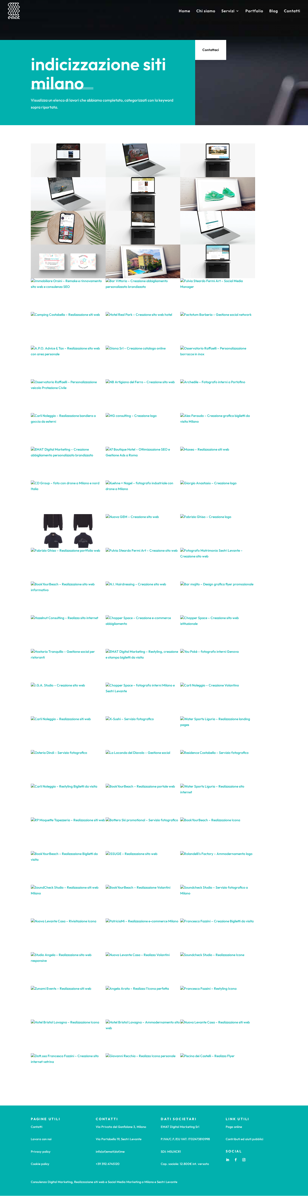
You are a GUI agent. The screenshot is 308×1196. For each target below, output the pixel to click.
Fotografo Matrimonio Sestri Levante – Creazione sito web (217, 564)
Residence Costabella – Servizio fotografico (217, 767)
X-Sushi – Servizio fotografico (143, 733)
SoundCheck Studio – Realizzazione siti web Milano (68, 901)
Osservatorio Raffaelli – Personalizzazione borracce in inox (217, 362)
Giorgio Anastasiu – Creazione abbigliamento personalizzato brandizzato (68, 531)
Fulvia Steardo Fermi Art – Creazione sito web (143, 564)
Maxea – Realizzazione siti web (217, 463)
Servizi (228, 11)
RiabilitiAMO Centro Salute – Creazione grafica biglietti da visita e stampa (68, 261)
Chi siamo (205, 11)
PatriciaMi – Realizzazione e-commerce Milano (143, 935)
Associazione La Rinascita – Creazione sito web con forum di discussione (217, 227)
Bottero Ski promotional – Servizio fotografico (142, 834)
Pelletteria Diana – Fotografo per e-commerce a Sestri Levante (217, 194)
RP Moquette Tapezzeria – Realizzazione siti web (68, 834)
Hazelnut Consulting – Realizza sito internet (68, 632)
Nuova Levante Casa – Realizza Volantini (142, 969)
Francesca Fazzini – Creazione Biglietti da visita (218, 935)
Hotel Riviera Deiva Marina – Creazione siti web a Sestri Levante (217, 261)
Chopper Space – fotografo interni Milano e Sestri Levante (143, 699)
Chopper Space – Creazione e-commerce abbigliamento (143, 632)
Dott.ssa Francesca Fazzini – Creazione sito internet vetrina (68, 1070)
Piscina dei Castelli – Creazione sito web (68, 160)
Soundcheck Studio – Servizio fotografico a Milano (218, 901)
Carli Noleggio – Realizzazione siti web (68, 733)
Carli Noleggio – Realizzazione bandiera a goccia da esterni (68, 429)
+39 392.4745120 (108, 1164)
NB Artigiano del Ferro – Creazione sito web (143, 396)
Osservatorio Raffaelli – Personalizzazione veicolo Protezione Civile (68, 396)
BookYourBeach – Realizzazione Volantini (142, 901)
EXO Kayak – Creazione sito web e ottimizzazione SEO (68, 194)
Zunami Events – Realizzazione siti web (68, 1003)
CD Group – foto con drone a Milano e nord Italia (68, 497)
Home (184, 11)
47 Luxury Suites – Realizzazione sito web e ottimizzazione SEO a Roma (143, 227)
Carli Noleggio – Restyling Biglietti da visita (68, 800)
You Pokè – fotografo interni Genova (217, 666)
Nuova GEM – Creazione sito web (142, 531)
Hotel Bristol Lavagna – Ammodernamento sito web (143, 1036)
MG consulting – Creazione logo (143, 430)
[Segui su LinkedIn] (227, 1160)
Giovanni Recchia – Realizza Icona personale (143, 1070)
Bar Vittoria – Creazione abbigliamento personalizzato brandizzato (142, 295)
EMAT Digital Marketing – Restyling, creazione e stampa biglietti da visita (143, 665)
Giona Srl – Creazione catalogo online (143, 362)
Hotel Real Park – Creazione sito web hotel (142, 329)
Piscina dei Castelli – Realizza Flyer (217, 1070)
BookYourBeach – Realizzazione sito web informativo (68, 598)
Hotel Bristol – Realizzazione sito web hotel (217, 160)
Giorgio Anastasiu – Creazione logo (217, 497)
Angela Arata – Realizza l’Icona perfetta (143, 1003)
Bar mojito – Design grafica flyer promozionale (217, 598)
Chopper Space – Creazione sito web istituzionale (217, 632)
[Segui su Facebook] (235, 1160)
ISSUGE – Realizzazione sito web (143, 868)
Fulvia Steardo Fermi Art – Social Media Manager (217, 295)
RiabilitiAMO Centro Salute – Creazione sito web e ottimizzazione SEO (143, 194)
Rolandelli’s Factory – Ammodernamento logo (217, 868)
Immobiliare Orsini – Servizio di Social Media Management (68, 227)
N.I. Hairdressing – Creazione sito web (143, 598)
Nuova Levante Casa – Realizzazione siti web (217, 1036)
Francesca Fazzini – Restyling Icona (217, 1003)
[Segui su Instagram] (244, 1160)
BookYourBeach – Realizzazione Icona (217, 834)
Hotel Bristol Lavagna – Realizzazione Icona (68, 1036)
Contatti (292, 11)
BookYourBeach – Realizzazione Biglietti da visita (68, 868)
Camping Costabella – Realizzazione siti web (68, 329)
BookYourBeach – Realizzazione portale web (143, 800)
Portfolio (254, 11)
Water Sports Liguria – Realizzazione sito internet (217, 800)
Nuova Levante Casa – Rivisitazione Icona (68, 935)
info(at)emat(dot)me (110, 1151)
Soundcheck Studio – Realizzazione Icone (217, 969)
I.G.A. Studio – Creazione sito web (68, 699)
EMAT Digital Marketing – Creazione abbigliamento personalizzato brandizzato (68, 463)
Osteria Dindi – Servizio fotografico (68, 767)
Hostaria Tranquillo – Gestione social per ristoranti (68, 665)
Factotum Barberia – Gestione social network (217, 329)
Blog (273, 11)
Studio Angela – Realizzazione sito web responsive (68, 969)
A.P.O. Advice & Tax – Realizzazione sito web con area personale (68, 362)
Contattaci (210, 50)
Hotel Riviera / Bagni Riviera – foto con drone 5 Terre (143, 261)
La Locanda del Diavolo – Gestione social (142, 767)
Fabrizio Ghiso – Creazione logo (217, 531)
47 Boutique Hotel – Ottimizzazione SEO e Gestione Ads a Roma (143, 463)
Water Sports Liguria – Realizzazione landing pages (217, 733)
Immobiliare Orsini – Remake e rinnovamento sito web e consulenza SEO (68, 295)
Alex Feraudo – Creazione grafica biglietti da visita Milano (217, 429)
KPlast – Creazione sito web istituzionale (143, 160)
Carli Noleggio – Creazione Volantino (217, 699)
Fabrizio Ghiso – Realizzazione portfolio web (68, 564)
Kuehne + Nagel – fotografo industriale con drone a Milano (143, 497)
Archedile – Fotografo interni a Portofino (217, 396)
